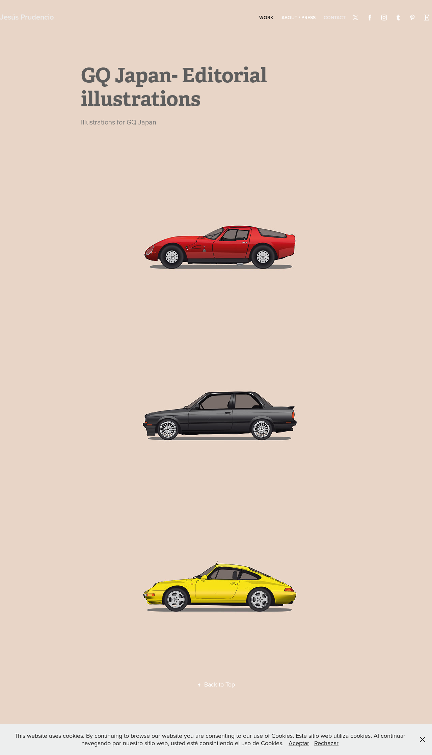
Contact (335, 17)
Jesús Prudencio (27, 16)
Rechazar (326, 743)
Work (266, 17)
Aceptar (299, 743)
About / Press (298, 17)
